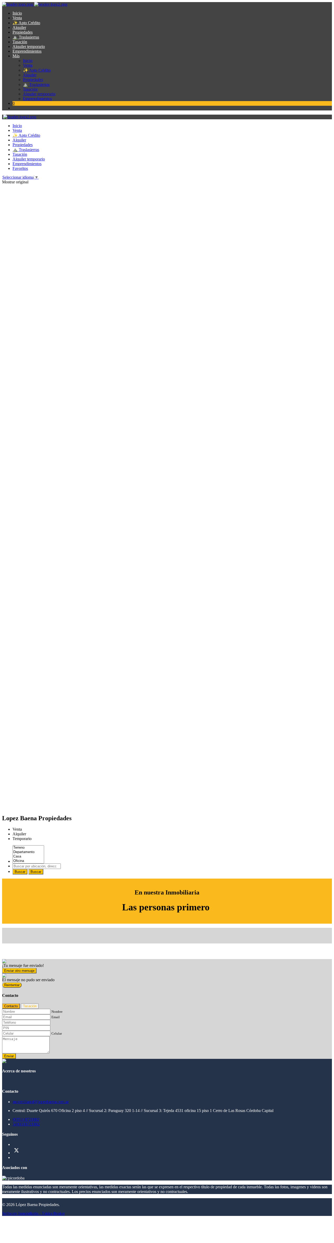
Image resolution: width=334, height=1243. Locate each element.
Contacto (11, 1006)
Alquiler (19, 27)
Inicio (17, 13)
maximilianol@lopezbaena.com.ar (41, 1101)
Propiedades (23, 32)
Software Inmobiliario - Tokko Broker (33, 1213)
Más (16, 56)
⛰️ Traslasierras (26, 37)
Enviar (9, 1056)
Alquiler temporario (29, 46)
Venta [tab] (17, 829)
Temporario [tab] (22, 838)
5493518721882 (26, 1124)
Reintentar (12, 985)
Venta (17, 18)
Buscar (20, 872)
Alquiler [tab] (19, 834)
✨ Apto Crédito (26, 23)
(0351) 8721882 (26, 1119)
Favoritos (20, 168)
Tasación (20, 42)
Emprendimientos (27, 51)
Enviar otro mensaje (19, 971)
